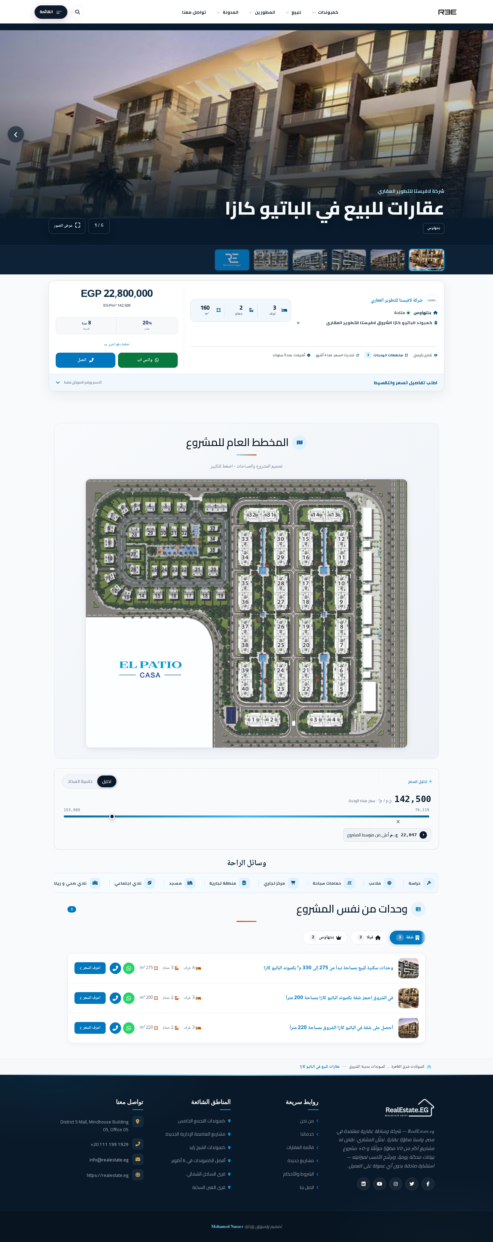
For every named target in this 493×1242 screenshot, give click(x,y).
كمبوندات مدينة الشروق (367, 1067)
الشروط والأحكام (298, 1173)
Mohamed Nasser (227, 1226)
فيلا (366, 937)
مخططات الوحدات (385, 355)
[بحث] (77, 12)
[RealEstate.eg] (447, 12)
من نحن (307, 1120)
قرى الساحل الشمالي (205, 1173)
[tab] (426, 260)
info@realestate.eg (109, 1159)
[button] (246, 613)
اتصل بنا (307, 1187)
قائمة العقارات (300, 1147)
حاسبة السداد (80, 781)
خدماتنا (307, 1133)
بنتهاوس (323, 937)
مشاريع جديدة (300, 1160)
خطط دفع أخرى (118, 344)
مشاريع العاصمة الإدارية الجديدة (195, 1133)
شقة (406, 937)
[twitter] (411, 1184)
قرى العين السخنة (208, 1187)
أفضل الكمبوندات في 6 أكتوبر (198, 1160)
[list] (246, 883)
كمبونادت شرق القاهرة (407, 1067)
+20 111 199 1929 (109, 1144)
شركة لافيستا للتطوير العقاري (397, 300)
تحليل (107, 781)
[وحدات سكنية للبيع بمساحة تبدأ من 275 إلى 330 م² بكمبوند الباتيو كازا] (246, 968)
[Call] (115, 968)
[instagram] (395, 1184)
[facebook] (428, 1184)
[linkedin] (363, 1184)
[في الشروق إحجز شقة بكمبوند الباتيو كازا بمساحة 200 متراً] (246, 998)
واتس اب (144, 360)
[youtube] (379, 1184)
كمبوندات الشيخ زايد (207, 1147)
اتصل (82, 360)
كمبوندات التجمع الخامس (201, 1120)
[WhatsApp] (128, 968)
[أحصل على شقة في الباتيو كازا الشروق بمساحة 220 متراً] (246, 1028)
